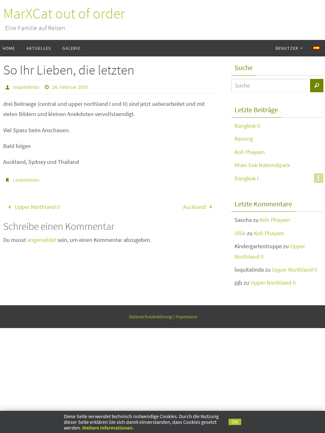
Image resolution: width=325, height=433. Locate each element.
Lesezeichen (26, 180)
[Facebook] (318, 178)
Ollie (240, 233)
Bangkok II (247, 125)
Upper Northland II (36, 206)
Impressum (186, 316)
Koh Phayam (250, 152)
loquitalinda (26, 87)
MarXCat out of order (64, 13)
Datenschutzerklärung (150, 316)
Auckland (195, 206)
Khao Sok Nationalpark (262, 165)
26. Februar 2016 (70, 87)
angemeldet (41, 237)
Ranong (244, 138)
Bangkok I (247, 178)
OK (235, 421)
